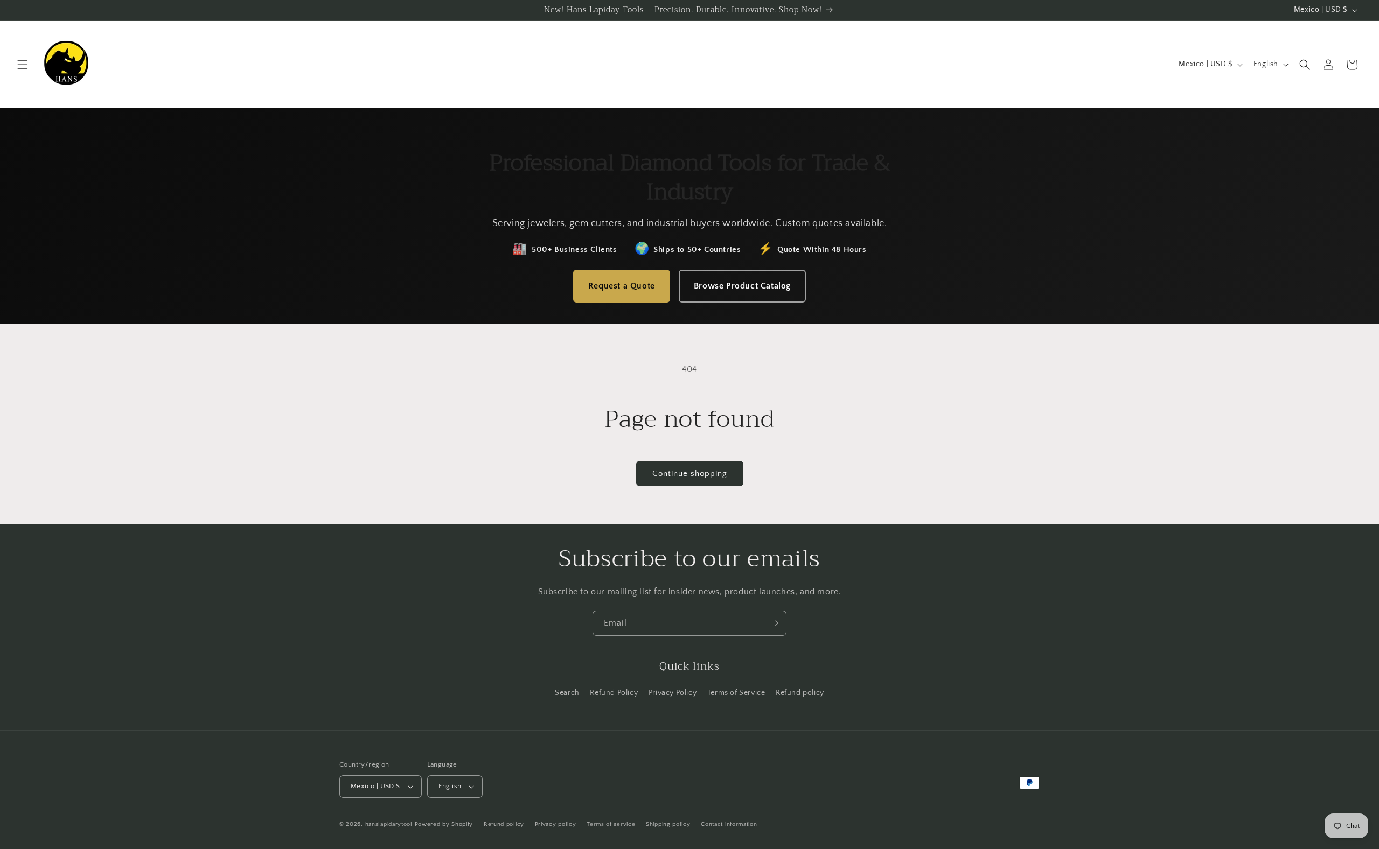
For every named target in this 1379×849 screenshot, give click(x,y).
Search (567, 693)
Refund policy (800, 693)
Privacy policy (555, 824)
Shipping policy (668, 824)
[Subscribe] (774, 623)
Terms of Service (736, 693)
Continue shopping (689, 473)
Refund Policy (614, 693)
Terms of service (611, 824)
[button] (22, 64)
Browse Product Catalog (742, 286)
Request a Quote (621, 286)
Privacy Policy (673, 693)
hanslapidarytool (389, 824)
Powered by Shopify (444, 824)
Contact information (729, 824)
